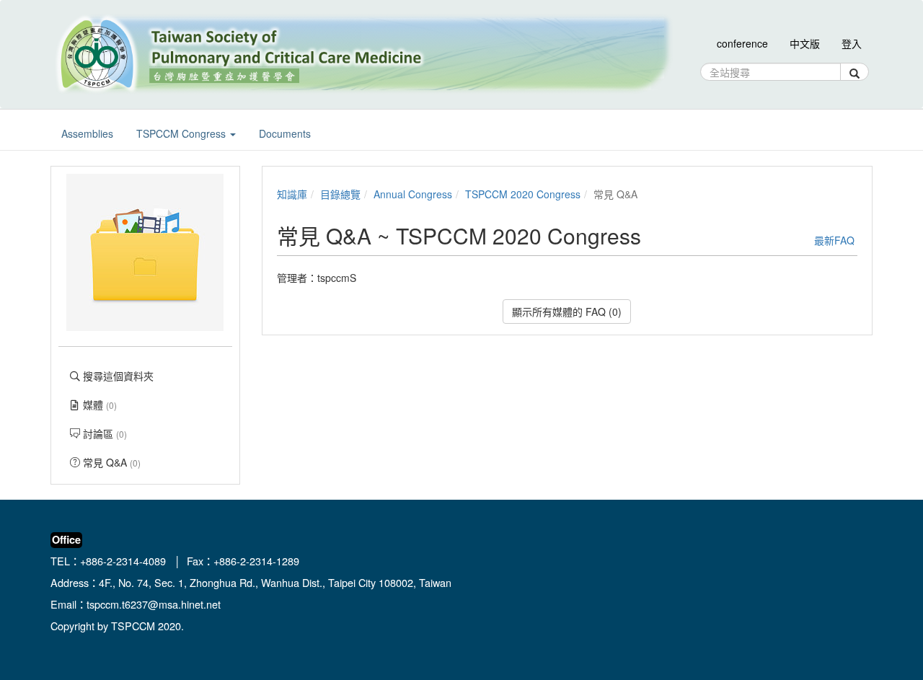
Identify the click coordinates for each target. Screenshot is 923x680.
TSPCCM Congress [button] (182, 133)
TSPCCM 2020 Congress (522, 194)
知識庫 (292, 194)
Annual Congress (413, 194)
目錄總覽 (340, 194)
